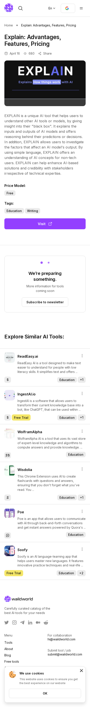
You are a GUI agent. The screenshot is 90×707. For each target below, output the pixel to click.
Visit (41, 224)
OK (45, 693)
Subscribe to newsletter (45, 302)
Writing (32, 211)
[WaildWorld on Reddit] (46, 622)
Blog (7, 655)
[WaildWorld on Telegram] (22, 622)
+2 (81, 573)
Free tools (11, 661)
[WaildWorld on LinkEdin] (30, 622)
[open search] (20, 8)
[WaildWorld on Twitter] (6, 622)
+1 (81, 379)
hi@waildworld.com (61, 639)
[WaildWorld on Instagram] (14, 622)
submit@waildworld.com (65, 654)
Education (14, 211)
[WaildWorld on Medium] (38, 622)
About (8, 649)
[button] (68, 8)
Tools (8, 642)
